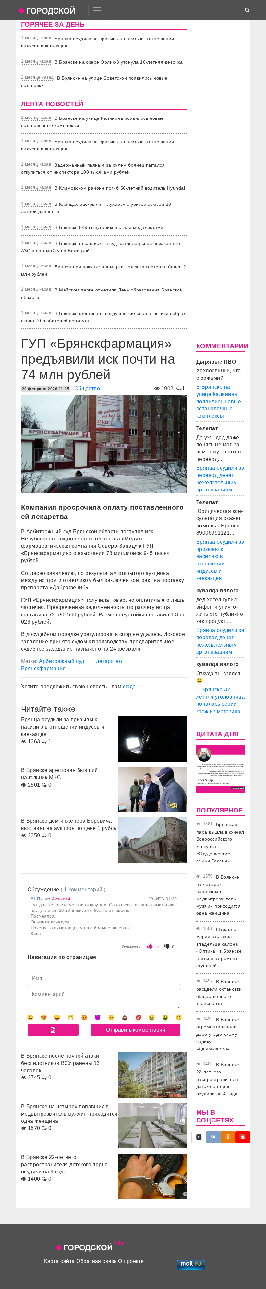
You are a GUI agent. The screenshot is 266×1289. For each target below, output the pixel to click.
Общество (87, 388)
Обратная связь (96, 1261)
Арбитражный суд (61, 661)
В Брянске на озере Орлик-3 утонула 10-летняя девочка (118, 62)
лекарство (109, 661)
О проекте (131, 1261)
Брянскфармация (43, 668)
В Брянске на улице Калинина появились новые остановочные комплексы (218, 401)
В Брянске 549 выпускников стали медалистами (108, 227)
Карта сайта (59, 1261)
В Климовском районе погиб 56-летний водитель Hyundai (119, 188)
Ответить (131, 947)
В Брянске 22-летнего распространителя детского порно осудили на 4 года (217, 1079)
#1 (34, 899)
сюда (129, 686)
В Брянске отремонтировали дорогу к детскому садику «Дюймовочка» (217, 1034)
